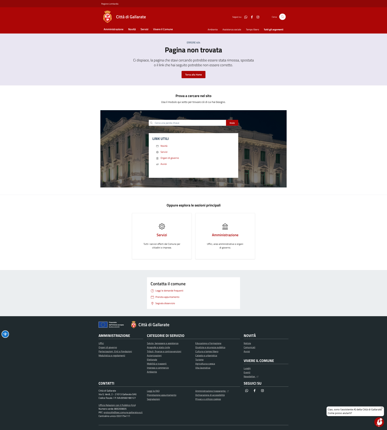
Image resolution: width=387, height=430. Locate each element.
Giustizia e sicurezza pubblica (210, 347)
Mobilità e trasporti (157, 363)
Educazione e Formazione (208, 343)
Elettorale (152, 359)
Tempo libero (252, 29)
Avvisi (247, 351)
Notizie (247, 343)
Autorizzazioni (154, 355)
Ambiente (213, 29)
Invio (232, 123)
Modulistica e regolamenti (112, 355)
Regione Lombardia (109, 3)
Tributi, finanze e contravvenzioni (164, 351)
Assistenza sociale (232, 29)
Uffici (101, 343)
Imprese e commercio (158, 367)
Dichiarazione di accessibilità (210, 395)
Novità (132, 29)
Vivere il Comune (163, 29)
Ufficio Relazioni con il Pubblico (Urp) (117, 405)
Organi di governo (108, 347)
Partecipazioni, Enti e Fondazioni (115, 351)
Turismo (199, 359)
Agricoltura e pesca (205, 363)
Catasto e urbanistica (206, 355)
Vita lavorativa (202, 367)
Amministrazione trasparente (210, 391)
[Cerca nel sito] (282, 17)
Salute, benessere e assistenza (162, 343)
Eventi (247, 372)
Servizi (144, 29)
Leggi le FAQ (153, 391)
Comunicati (249, 347)
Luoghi (247, 368)
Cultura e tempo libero (206, 351)
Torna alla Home (193, 74)
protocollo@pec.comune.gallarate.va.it (123, 412)
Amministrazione (113, 29)
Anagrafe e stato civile (158, 347)
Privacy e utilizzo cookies (208, 399)
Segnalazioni (153, 399)
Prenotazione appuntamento (161, 395)
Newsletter (250, 376)
